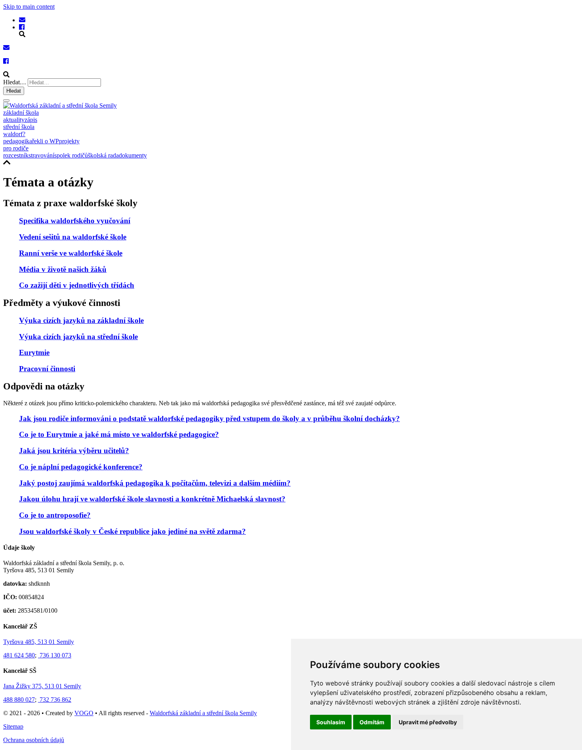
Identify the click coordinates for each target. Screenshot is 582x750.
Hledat (13, 91)
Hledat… (14, 82)
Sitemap (13, 726)
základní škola (21, 112)
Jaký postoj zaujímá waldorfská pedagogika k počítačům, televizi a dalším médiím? (155, 483)
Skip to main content (29, 6)
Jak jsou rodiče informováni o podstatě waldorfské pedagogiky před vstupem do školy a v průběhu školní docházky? (209, 418)
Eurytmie (34, 352)
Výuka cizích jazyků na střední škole (78, 336)
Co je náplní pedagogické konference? (81, 467)
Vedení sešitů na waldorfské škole (72, 237)
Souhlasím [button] (330, 722)
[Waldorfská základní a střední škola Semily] (22, 20)
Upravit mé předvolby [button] (428, 722)
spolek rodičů (71, 155)
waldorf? (14, 134)
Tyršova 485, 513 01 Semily (38, 641)
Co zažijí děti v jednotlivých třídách (76, 285)
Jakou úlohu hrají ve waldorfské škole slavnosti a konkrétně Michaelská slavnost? (152, 499)
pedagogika (17, 141)
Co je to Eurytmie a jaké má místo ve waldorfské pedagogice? (119, 434)
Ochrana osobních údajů (33, 740)
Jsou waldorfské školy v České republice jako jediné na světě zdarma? (132, 531)
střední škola (18, 126)
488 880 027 (19, 699)
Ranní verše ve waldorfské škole (70, 253)
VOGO (83, 713)
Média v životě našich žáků (63, 269)
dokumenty (133, 155)
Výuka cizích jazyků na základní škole (81, 320)
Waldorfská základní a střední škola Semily (203, 713)
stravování (41, 155)
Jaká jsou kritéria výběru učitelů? (74, 450)
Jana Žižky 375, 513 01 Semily (42, 686)
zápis (31, 119)
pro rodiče (16, 148)
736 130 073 (54, 655)
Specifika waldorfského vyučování (74, 220)
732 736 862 (54, 699)
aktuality (14, 119)
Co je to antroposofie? (55, 515)
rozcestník (16, 155)
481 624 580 (19, 655)
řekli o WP (45, 141)
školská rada (103, 155)
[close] (6, 100)
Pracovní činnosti (47, 369)
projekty (69, 141)
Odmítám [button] (371, 722)
